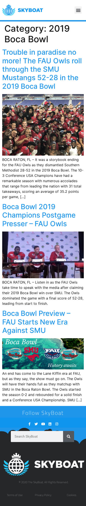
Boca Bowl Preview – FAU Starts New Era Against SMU (36, 322)
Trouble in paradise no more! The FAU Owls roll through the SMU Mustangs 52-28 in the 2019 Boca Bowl (42, 69)
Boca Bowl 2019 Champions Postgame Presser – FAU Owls (39, 215)
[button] (78, 10)
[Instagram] (56, 424)
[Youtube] (43, 424)
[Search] (68, 436)
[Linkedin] (50, 424)
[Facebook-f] (29, 424)
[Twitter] (36, 424)
